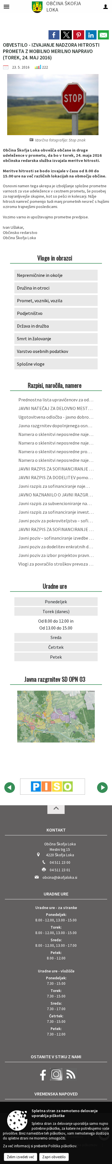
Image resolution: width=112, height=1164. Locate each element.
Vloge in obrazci (54, 257)
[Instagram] (55, 1079)
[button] (9, 787)
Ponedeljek (56, 601)
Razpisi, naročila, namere (55, 385)
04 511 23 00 (60, 862)
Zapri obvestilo (54, 1156)
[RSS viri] (70, 1079)
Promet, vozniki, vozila (39, 300)
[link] (54, 34)
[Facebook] (41, 1079)
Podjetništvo (30, 313)
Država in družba (33, 326)
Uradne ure (56, 894)
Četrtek (55, 647)
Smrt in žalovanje (34, 338)
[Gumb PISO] (52, 787)
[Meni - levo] (6, 6)
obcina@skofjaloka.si (60, 877)
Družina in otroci (33, 288)
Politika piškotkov (62, 1146)
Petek (56, 657)
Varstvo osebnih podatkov (42, 351)
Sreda (56, 637)
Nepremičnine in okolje (40, 275)
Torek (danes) (56, 611)
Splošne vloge (31, 364)
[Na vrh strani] (56, 809)
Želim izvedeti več (20, 1156)
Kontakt (56, 830)
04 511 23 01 (60, 870)
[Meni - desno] (105, 6)
